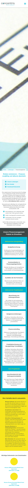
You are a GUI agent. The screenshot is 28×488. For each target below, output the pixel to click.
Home (4, 169)
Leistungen (11, 169)
